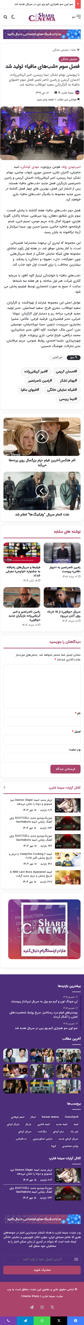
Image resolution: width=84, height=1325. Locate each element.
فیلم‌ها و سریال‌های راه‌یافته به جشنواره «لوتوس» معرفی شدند (23, 571)
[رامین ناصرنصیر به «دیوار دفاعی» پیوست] (62, 553)
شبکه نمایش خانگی (61, 390)
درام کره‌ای (58, 1131)
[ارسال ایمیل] (55, 93)
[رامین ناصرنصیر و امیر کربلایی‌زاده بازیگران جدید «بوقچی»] (21, 597)
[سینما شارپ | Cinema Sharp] (42, 17)
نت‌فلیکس (21, 1139)
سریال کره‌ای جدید (68, 1139)
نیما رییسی (67, 399)
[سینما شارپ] (42, 34)
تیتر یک (74, 1131)
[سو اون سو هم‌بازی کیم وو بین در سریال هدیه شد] (15, 1055)
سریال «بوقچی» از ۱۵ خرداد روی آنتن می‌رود (64, 613)
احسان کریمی (65, 371)
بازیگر (28, 1124)
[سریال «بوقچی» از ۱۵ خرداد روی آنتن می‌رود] (62, 597)
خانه (74, 50)
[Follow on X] (59, 93)
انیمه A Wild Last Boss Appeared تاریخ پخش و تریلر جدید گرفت (31, 874)
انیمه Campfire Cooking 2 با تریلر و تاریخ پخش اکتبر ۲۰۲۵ (30, 856)
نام (78, 713)
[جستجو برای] (5, 18)
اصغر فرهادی (17, 1117)
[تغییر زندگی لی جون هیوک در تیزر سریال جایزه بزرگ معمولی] (42, 1086)
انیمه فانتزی (43, 1124)
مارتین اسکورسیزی (42, 1139)
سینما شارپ (67, 93)
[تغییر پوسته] (13, 18)
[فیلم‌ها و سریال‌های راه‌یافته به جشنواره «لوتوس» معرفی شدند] (21, 553)
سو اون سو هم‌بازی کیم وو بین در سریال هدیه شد (43, 4)
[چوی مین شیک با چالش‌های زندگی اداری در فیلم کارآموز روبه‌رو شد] (68, 1086)
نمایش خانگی (61, 50)
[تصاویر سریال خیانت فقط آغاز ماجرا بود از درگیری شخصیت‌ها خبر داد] (42, 1071)
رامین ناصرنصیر (39, 380)
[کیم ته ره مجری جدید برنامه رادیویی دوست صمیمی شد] (15, 1071)
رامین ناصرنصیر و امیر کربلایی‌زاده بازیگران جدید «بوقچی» (24, 615)
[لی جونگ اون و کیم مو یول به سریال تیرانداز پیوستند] (68, 1055)
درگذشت (42, 1131)
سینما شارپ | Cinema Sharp (38, 1296)
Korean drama (50, 1117)
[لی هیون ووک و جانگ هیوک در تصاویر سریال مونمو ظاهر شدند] (68, 1071)
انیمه (75, 1124)
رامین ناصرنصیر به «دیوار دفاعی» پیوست (65, 569)
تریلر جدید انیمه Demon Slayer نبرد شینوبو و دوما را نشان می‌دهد (31, 802)
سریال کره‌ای (24, 1131)
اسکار (33, 1117)
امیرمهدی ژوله (71, 166)
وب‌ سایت (75, 749)
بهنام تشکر (67, 380)
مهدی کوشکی (30, 166)
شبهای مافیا (29, 390)
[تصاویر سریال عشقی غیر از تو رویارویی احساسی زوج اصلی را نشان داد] (15, 1086)
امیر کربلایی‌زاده (34, 371)
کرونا (53, 1146)
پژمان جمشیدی (70, 1146)
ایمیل (76, 731)
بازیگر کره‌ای (13, 1124)
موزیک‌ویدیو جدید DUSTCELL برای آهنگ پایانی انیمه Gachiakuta (30, 820)
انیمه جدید (61, 1124)
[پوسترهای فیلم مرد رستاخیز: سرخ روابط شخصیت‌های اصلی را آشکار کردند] (42, 1055)
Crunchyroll (71, 1117)
